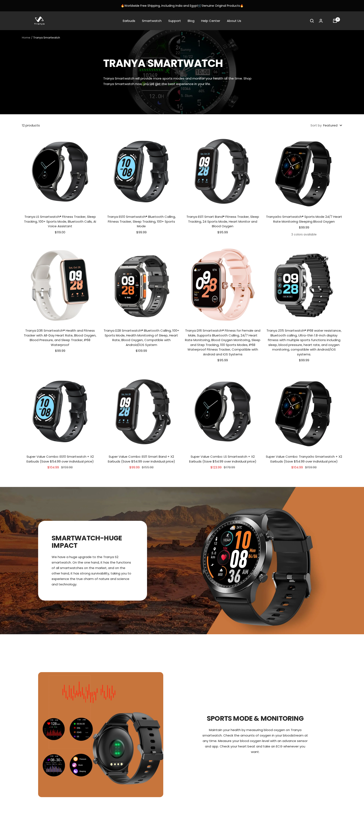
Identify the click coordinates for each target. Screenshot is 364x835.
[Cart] (335, 21)
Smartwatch (152, 21)
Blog (191, 21)
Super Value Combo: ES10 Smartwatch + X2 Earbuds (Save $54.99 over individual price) (60, 459)
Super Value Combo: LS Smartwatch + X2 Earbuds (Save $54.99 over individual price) (222, 459)
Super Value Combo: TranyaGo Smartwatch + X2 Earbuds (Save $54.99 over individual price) (304, 459)
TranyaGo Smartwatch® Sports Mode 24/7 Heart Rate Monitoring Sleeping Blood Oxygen (304, 219)
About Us (234, 21)
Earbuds (129, 21)
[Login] (321, 21)
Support (174, 21)
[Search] (312, 21)
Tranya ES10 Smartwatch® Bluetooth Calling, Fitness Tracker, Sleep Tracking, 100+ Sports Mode (141, 221)
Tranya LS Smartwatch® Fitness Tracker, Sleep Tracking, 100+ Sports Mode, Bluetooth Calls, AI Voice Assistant (60, 221)
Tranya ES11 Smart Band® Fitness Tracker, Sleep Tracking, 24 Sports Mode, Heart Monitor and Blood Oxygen (222, 221)
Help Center (210, 21)
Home (26, 38)
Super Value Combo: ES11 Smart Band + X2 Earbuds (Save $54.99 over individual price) (141, 459)
